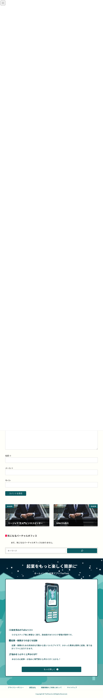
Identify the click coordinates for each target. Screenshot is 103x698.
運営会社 (32, 687)
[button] (51, 669)
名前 (8, 455)
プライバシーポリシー (16, 687)
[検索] (82, 550)
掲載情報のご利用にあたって (51, 687)
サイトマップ (72, 687)
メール (9, 468)
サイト (8, 480)
